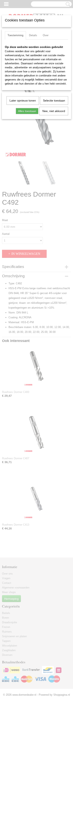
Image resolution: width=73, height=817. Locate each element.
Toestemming (15, 35)
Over (45, 35)
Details (33, 35)
